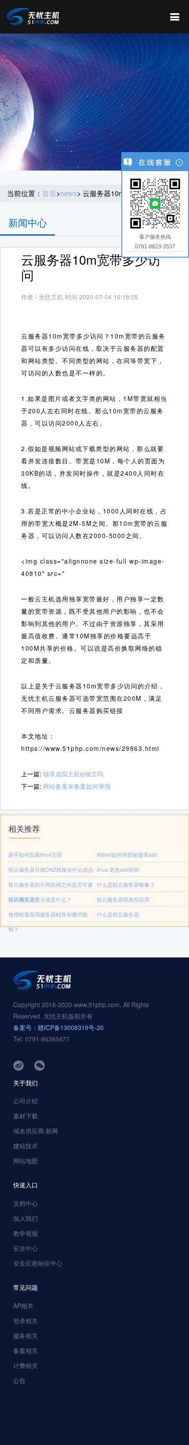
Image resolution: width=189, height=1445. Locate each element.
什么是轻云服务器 (118, 914)
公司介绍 (25, 1101)
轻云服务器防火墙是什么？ (40, 899)
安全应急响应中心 (37, 1263)
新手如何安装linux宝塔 (35, 854)
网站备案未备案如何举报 (77, 786)
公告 (19, 1380)
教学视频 (25, 1233)
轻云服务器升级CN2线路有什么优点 (50, 869)
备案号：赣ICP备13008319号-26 (58, 1027)
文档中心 (25, 1203)
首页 (49, 193)
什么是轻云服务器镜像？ (126, 884)
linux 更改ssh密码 (118, 869)
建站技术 (25, 1146)
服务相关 (25, 1335)
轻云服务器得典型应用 (123, 899)
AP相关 (23, 1306)
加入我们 (25, 1218)
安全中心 (25, 1248)
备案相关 (25, 1350)
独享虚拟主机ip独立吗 (73, 773)
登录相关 (25, 1321)
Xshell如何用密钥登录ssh (127, 854)
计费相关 (25, 1365)
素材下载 (25, 1116)
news (68, 193)
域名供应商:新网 (35, 1131)
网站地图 (25, 1160)
